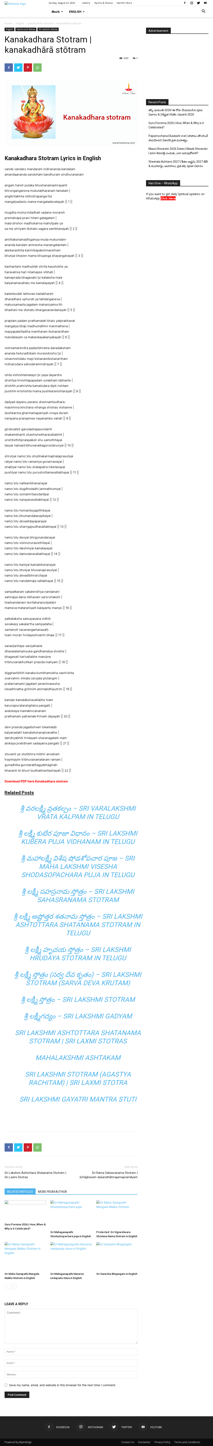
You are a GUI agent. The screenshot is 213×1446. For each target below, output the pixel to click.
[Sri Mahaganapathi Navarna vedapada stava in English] (71, 1256)
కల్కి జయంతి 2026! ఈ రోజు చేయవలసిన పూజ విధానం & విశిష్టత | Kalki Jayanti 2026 (175, 112)
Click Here (168, 198)
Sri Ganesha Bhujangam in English (116, 1273)
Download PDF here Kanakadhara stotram (36, 781)
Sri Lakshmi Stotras (48, 29)
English (75, 12)
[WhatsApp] (37, 67)
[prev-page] (7, 1286)
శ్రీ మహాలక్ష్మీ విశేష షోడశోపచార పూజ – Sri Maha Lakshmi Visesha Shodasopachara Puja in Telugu (78, 866)
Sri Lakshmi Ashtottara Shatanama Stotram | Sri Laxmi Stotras (35, 1175)
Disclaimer (144, 1442)
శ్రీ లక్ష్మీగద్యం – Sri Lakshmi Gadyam (78, 1016)
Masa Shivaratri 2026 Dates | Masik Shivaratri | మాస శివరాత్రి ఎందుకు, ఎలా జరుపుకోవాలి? (178, 151)
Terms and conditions (187, 1442)
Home (8, 23)
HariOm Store (124, 2)
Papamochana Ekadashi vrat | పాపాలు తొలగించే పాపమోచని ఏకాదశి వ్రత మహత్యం (178, 138)
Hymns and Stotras (26, 29)
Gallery (86, 2)
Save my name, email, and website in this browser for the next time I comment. (62, 1385)
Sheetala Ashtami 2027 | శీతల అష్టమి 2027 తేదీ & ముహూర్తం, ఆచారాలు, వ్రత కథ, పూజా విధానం (178, 164)
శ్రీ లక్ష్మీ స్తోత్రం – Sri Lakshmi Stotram (78, 999)
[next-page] (13, 1286)
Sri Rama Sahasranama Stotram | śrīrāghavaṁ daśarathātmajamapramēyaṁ (108, 1175)
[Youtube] (205, 3)
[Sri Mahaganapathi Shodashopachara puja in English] (71, 1214)
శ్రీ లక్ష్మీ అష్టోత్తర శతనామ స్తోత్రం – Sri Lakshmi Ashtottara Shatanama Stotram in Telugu (78, 924)
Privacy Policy (162, 1442)
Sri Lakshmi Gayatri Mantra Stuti (77, 1099)
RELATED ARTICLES (20, 1191)
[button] (203, 12)
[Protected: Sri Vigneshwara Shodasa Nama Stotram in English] (117, 1214)
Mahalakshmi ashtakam (77, 1058)
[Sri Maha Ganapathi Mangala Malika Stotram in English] (25, 1256)
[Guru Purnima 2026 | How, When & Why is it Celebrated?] (25, 1210)
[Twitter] (198, 3)
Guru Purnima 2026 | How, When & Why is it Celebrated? (176, 125)
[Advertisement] (71, 1117)
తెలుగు (56, 12)
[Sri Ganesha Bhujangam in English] (117, 1256)
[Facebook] (185, 3)
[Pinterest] (28, 67)
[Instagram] (191, 3)
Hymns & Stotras (103, 2)
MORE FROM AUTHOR (52, 1191)
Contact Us (127, 1442)
